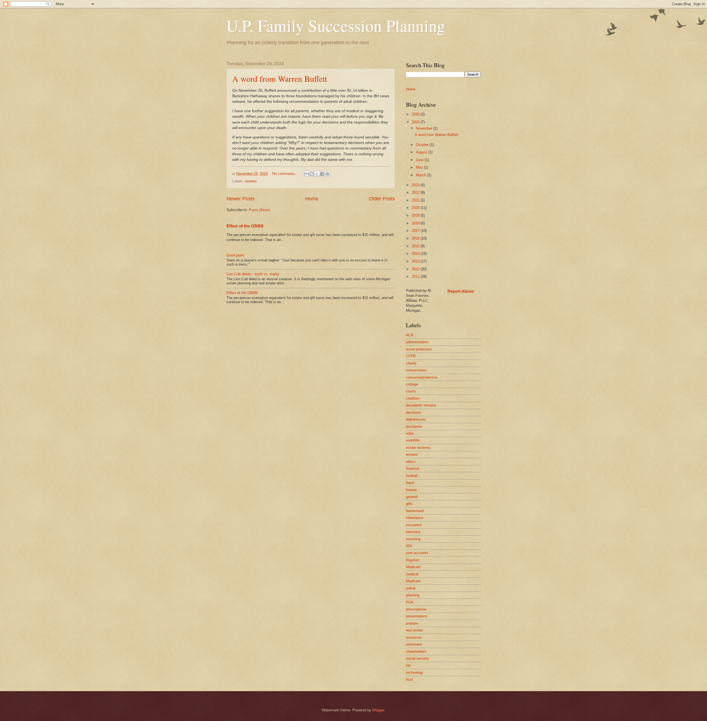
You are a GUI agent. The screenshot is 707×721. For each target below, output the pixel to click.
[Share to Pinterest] (327, 174)
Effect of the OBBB (244, 226)
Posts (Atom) (259, 210)
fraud (410, 483)
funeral (411, 490)
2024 (416, 122)
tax (408, 665)
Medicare (413, 581)
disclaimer (414, 426)
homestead (415, 511)
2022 (416, 192)
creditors (413, 398)
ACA (409, 335)
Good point (235, 255)
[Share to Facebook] (322, 174)
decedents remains (421, 405)
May (420, 167)
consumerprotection (421, 377)
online (410, 588)
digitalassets (416, 419)
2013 (416, 261)
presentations (417, 616)
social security (417, 658)
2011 (416, 276)
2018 (416, 223)
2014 (416, 253)
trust (409, 679)
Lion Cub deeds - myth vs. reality (252, 274)
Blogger (378, 710)
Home (311, 198)
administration (417, 342)
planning (412, 595)
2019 (416, 215)
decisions (413, 412)
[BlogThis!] (312, 174)
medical (412, 574)
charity (411, 363)
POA (410, 602)
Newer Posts (240, 198)
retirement (414, 644)
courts (411, 391)
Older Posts (382, 198)
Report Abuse (460, 291)
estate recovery (418, 447)
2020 (416, 208)
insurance (413, 525)
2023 (416, 185)
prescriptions (416, 609)
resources (414, 637)
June (420, 160)
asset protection (419, 349)
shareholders (416, 651)
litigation (412, 560)
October (423, 145)
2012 (416, 269)
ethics (411, 462)
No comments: (284, 174)
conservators (416, 370)
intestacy (413, 532)
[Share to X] (317, 174)
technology (414, 672)
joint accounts (417, 553)
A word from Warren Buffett (279, 78)
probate (412, 623)
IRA (409, 546)
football (412, 476)
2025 (416, 114)
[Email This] (306, 174)
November (424, 128)
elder (410, 433)
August (422, 152)
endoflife (413, 440)
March (421, 175)
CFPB (411, 356)
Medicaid (413, 567)
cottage (412, 384)
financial (412, 468)
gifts (409, 504)
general (412, 497)
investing (413, 539)
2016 (416, 238)
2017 (416, 231)
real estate (414, 630)
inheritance (414, 518)
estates (251, 181)
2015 (416, 246)
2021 (416, 200)
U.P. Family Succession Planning (335, 25)
